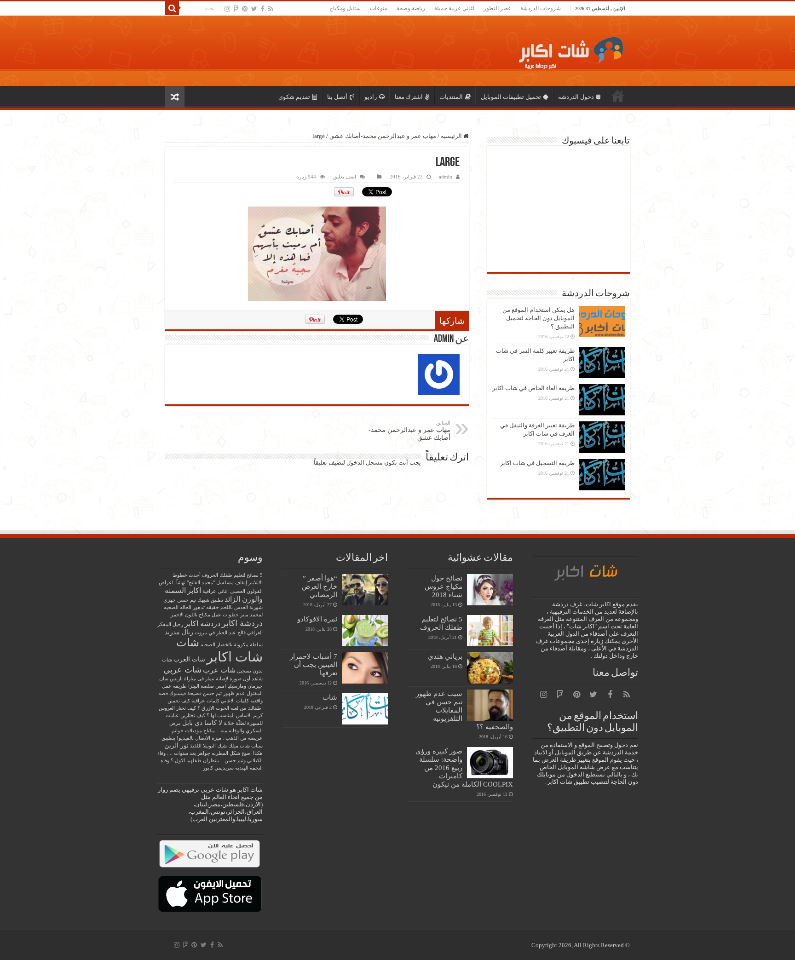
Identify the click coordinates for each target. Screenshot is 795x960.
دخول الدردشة (576, 96)
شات (330, 697)
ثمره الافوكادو (317, 619)
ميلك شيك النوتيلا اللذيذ (214, 745)
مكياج (209, 730)
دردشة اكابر (242, 623)
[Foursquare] (236, 8)
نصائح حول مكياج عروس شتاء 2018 (443, 586)
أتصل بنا (337, 96)
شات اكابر (235, 657)
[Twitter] (254, 8)
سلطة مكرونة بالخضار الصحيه (232, 644)
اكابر (194, 590)
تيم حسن (186, 600)
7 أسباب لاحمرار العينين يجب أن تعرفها (313, 664)
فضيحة (194, 693)
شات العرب (189, 659)
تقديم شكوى (294, 96)
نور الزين (176, 745)
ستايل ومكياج (345, 8)
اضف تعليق (344, 176)
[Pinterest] (244, 8)
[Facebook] (262, 8)
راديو (370, 96)
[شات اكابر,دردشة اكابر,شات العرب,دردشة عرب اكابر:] (568, 51)
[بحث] (172, 8)
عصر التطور (497, 8)
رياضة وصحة (411, 8)
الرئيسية (618, 95)
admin (445, 176)
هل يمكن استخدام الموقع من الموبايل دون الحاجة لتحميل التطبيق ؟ (538, 318)
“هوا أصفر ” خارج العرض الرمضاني (319, 586)
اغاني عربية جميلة (454, 8)
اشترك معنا (409, 96)
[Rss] (270, 8)
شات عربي (182, 669)
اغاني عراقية (215, 591)
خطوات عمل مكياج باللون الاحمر (205, 614)
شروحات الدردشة (540, 8)
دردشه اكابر (202, 623)
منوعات (378, 8)
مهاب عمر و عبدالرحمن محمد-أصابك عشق (382, 135)
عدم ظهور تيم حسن (224, 693)
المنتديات (451, 96)
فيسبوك (177, 693)
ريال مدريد (179, 632)
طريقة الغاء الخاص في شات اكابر (533, 388)
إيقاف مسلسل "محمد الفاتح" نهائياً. (211, 582)
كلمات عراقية (205, 700)
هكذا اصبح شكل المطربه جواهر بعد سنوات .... (215, 753)
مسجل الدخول (364, 462)
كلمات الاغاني (235, 700)
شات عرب (219, 670)
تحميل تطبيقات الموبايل (511, 96)
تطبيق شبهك (210, 600)
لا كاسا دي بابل (202, 722)
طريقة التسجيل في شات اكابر (537, 463)
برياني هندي (445, 656)
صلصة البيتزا (201, 686)
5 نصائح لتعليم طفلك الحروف (441, 623)
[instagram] (227, 8)
